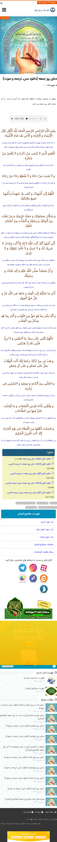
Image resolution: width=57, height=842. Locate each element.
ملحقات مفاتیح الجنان (43, 544)
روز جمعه (53, 503)
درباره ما (38, 812)
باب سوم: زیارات (46, 537)
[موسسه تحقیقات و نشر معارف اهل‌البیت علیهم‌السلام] (45, 12)
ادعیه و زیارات (5, 17)
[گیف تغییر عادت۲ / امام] (28, 668)
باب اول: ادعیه (47, 522)
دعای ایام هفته (31, 507)
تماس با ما (27, 812)
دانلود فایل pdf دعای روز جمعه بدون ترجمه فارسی (29, 492)
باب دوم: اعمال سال (44, 529)
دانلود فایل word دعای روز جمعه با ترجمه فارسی (30, 464)
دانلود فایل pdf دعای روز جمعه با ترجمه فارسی (30, 473)
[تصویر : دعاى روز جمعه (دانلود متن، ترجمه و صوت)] (28, 45)
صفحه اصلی (49, 812)
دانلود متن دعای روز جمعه (47, 507)
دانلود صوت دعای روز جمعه (25, 503)
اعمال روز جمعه (42, 503)
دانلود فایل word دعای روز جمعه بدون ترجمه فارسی (28, 483)
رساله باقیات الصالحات (43, 552)
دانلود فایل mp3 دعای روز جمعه (37, 459)
